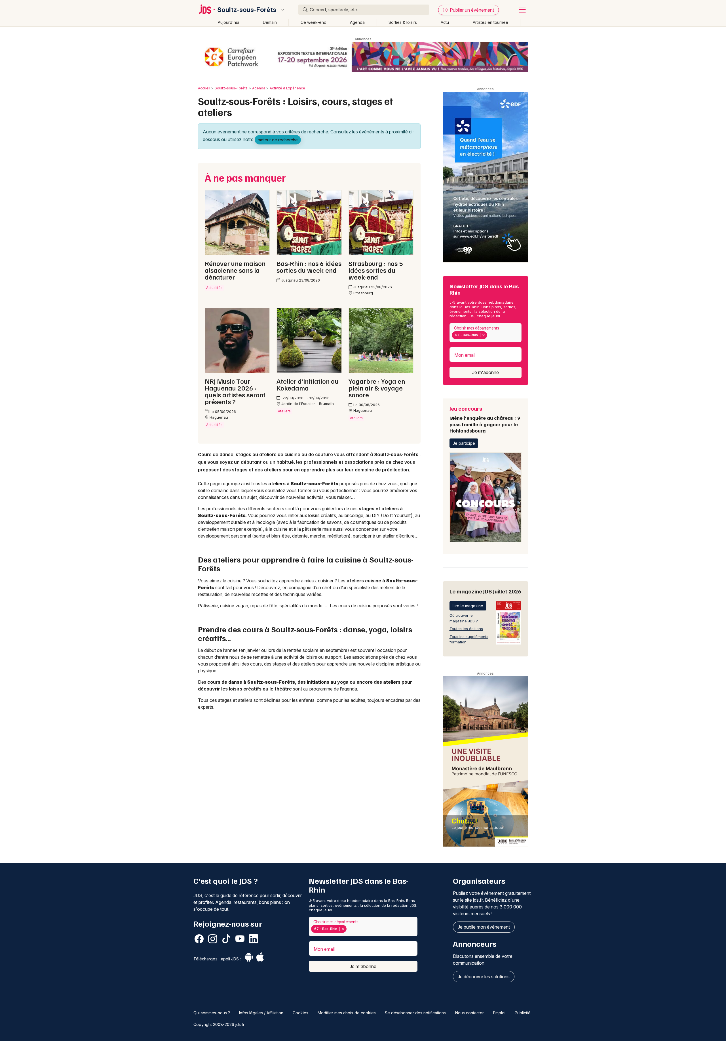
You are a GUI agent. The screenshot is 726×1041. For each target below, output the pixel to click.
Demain (270, 22)
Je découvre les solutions (484, 976)
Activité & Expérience (287, 88)
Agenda (357, 22)
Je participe (464, 443)
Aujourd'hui (228, 22)
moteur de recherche (278, 139)
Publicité (523, 1012)
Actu (445, 22)
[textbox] (489, 335)
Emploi (499, 1012)
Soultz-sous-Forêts (246, 10)
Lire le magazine (468, 605)
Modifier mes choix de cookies (347, 1012)
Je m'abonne (485, 372)
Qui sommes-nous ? (211, 1012)
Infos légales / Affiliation (261, 1012)
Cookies (300, 1012)
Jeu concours (484, 419)
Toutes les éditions (466, 628)
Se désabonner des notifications (415, 1012)
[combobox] (485, 333)
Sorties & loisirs (403, 22)
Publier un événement (471, 10)
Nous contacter (469, 1012)
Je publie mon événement (484, 927)
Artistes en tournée (490, 22)
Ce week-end (313, 22)
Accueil (204, 88)
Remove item (483, 335)
